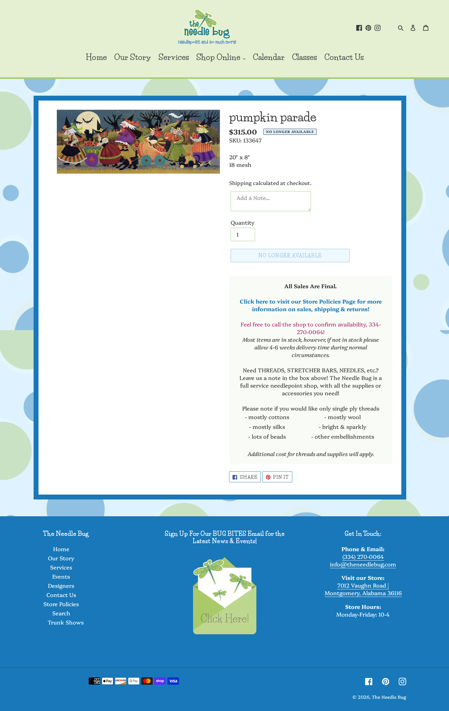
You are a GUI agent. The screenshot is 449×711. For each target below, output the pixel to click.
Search (61, 613)
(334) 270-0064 (363, 556)
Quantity (242, 222)
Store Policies (61, 604)
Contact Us (61, 595)
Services (61, 567)
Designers (61, 585)
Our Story (61, 558)
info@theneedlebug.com (363, 564)
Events (61, 576)
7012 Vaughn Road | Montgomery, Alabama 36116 (363, 589)
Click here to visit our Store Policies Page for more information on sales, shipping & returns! (311, 305)
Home (61, 549)
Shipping (240, 182)
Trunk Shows (66, 622)
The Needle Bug (389, 697)
